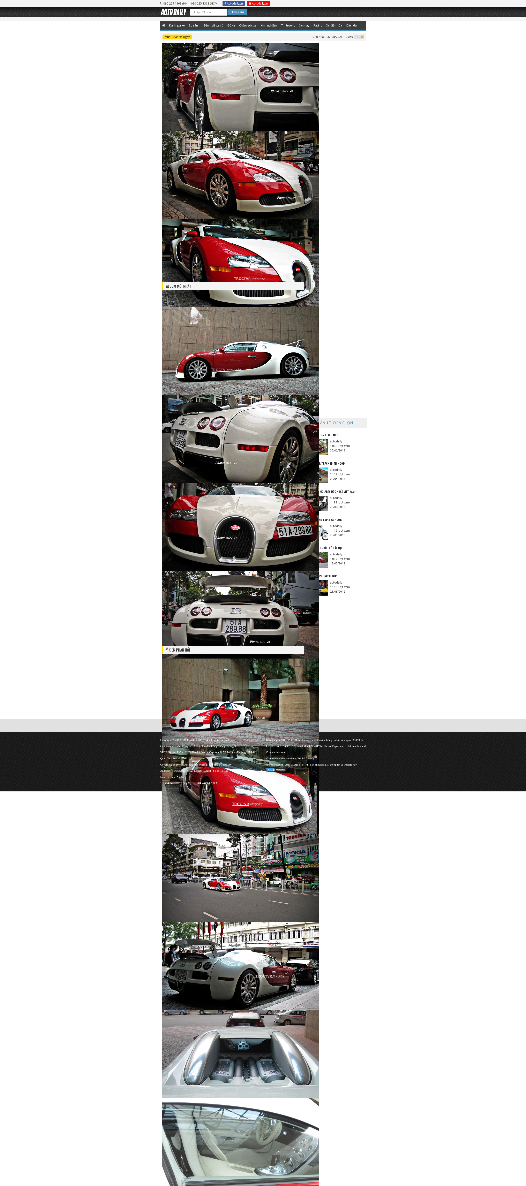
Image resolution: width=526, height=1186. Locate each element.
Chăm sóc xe (247, 25)
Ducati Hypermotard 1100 (322, 435)
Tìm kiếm (238, 12)
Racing (317, 25)
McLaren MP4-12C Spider (321, 576)
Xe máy (304, 25)
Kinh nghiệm (269, 25)
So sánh (194, 25)
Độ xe (231, 25)
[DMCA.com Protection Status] (276, 769)
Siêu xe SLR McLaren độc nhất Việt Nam (330, 491)
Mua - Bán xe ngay (177, 37)
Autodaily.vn (234, 3)
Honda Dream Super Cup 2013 (324, 519)
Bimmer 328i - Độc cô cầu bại (324, 548)
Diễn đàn (352, 25)
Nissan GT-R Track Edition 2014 (326, 463)
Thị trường (288, 25)
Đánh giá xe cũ (213, 25)
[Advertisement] (336, 233)
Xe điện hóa (334, 25)
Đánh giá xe (177, 25)
